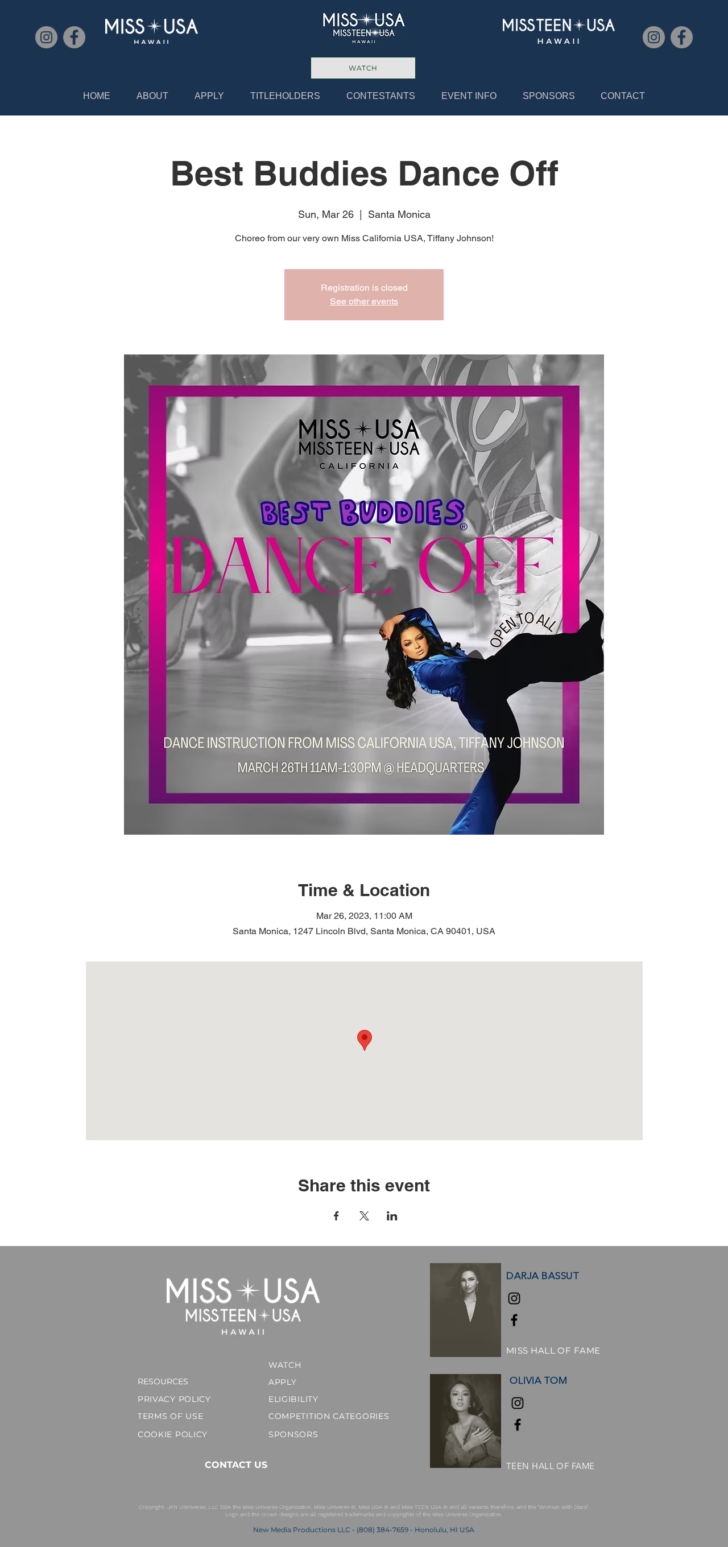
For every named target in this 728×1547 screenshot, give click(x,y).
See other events (364, 301)
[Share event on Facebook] (336, 1215)
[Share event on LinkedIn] (392, 1215)
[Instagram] (46, 37)
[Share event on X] (364, 1215)
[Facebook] (74, 37)
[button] (285, 96)
